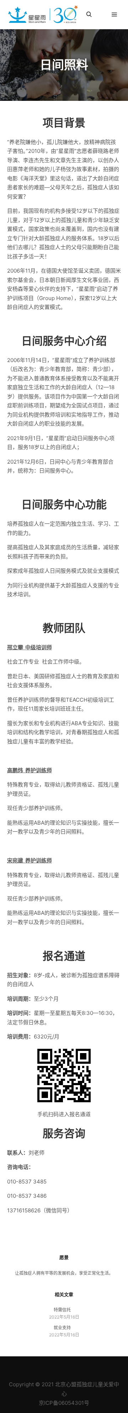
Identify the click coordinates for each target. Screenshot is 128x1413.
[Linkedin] (48, 1366)
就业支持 (62, 1327)
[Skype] (69, 1366)
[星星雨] (42, 14)
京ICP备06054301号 (64, 1402)
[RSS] (58, 1366)
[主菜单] (114, 14)
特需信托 (62, 1310)
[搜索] (88, 14)
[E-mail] (37, 1366)
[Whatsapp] (90, 1366)
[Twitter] (80, 1366)
